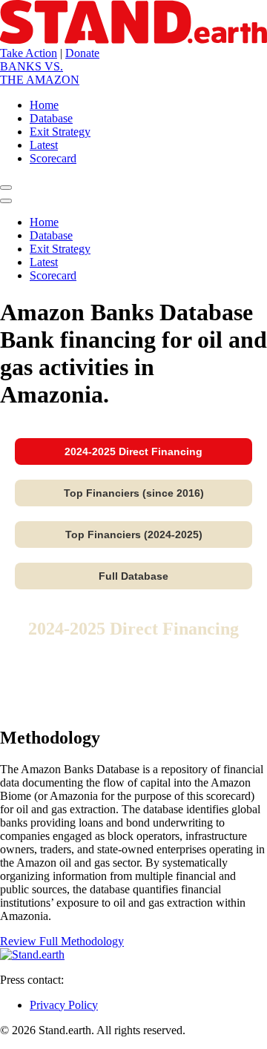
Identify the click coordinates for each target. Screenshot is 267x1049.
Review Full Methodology (62, 941)
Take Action (28, 53)
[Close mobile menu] (6, 201)
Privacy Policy (64, 1005)
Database (51, 235)
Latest (44, 262)
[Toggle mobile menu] (6, 187)
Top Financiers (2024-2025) (133, 534)
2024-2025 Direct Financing (133, 451)
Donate (82, 53)
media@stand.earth (111, 979)
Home (44, 222)
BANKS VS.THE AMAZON (39, 73)
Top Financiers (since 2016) (134, 493)
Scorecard (53, 275)
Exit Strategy (60, 248)
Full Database (133, 576)
